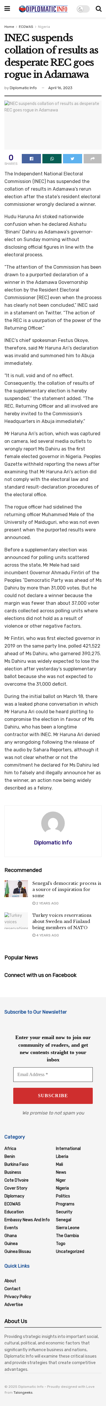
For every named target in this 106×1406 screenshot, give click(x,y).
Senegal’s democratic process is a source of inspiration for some (66, 889)
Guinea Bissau (17, 1251)
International (68, 1148)
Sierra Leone (68, 1227)
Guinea (11, 1243)
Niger (61, 1180)
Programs (65, 1204)
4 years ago (47, 935)
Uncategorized (70, 1251)
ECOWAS (26, 27)
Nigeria (44, 27)
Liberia (62, 1156)
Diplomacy (14, 1196)
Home (9, 27)
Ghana (10, 1235)
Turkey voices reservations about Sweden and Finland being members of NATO (62, 921)
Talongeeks (23, 1392)
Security (64, 1212)
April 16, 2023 (60, 88)
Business (12, 1172)
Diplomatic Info (23, 88)
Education (14, 1212)
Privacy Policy (17, 1296)
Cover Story (15, 1188)
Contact (12, 1288)
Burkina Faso (16, 1164)
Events (11, 1227)
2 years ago (47, 903)
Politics (63, 1196)
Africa (10, 1148)
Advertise (13, 1304)
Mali (59, 1164)
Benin (9, 1156)
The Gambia (67, 1235)
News (61, 1172)
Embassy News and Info (27, 1219)
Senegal (63, 1219)
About (10, 1280)
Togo (60, 1243)
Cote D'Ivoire (16, 1180)
